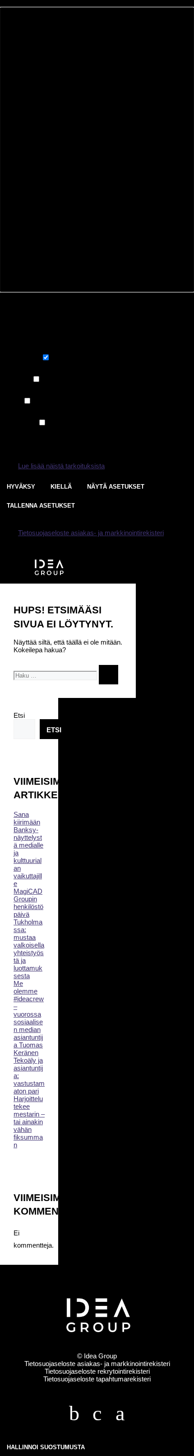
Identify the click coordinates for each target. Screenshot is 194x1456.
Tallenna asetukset (41, 505)
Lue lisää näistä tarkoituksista (61, 466)
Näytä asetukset (115, 486)
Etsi (19, 715)
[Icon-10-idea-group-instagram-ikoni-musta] (120, 1413)
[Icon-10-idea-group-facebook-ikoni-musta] (74, 1413)
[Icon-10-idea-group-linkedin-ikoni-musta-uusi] (97, 1413)
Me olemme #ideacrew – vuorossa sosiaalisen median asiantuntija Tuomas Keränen (29, 1018)
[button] (97, 150)
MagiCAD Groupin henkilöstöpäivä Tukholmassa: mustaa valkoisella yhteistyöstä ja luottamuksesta (29, 933)
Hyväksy (21, 486)
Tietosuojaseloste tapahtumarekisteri (97, 1379)
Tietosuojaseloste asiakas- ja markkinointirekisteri (91, 533)
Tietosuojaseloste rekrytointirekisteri (97, 1371)
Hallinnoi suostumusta (46, 1447)
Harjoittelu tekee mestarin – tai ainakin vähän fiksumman (29, 1122)
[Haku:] (56, 675)
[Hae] (108, 674)
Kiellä (61, 486)
